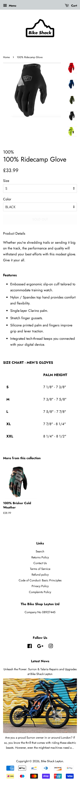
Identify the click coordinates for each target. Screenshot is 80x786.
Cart (73, 5)
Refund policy (40, 575)
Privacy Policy (40, 586)
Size (6, 180)
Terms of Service (40, 569)
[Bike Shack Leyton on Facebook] (29, 647)
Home (6, 57)
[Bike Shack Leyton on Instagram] (50, 647)
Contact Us (40, 563)
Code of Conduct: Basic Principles (40, 580)
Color (7, 199)
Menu (12, 5)
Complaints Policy (40, 592)
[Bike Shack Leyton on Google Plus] (40, 647)
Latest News (40, 661)
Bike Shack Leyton (52, 761)
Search (40, 551)
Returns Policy (40, 557)
